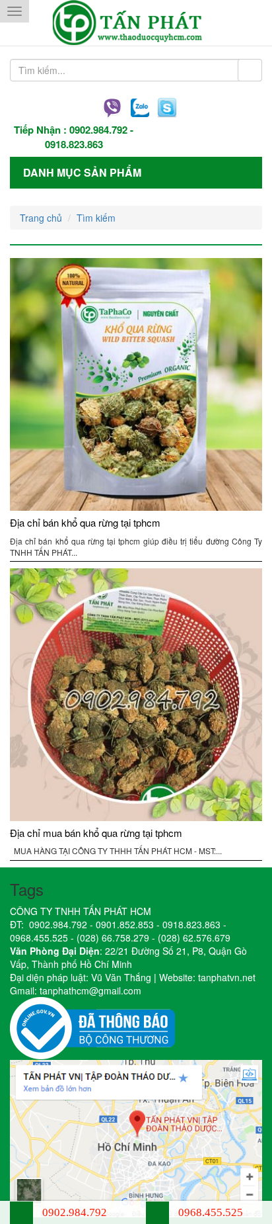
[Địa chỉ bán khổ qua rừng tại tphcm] (136, 384)
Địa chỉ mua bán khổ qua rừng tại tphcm (96, 833)
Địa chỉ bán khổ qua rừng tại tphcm (85, 522)
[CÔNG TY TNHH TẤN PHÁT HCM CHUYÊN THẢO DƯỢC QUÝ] (136, 23)
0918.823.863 (74, 144)
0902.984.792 (98, 129)
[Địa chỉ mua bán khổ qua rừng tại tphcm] (136, 694)
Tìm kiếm (96, 217)
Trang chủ (41, 217)
